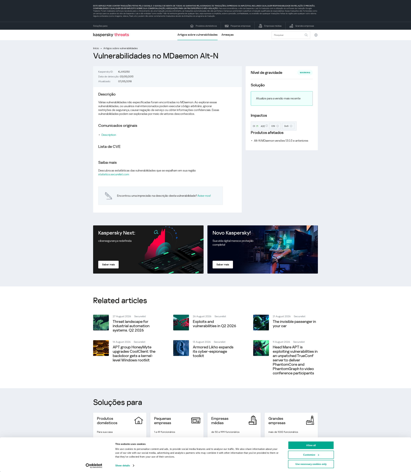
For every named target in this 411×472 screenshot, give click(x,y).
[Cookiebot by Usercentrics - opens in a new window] (94, 465)
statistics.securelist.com (113, 174)
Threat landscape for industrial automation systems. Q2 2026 (131, 325)
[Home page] (112, 35)
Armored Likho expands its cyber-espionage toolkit (213, 351)
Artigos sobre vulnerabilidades (197, 34)
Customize (309, 454)
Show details (122, 465)
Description (108, 134)
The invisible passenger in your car (294, 323)
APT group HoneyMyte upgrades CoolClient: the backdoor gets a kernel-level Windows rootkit (134, 353)
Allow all (311, 445)
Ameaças (227, 34)
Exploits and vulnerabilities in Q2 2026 (214, 323)
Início (96, 48)
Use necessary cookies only (311, 464)
